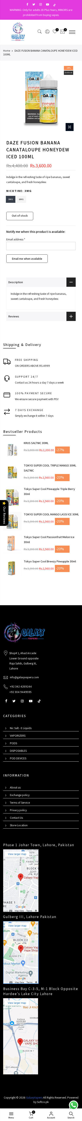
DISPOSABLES (18, 751)
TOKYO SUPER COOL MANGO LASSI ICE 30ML (51, 514)
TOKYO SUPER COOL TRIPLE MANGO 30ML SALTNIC (50, 468)
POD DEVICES (18, 758)
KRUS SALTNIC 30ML (36, 443)
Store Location (19, 825)
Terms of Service (20, 802)
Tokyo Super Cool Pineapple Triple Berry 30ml (49, 491)
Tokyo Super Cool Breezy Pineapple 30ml (50, 561)
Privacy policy (18, 810)
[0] (62, 32)
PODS (13, 743)
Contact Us (16, 818)
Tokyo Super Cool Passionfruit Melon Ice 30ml (49, 539)
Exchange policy (19, 795)
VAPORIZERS (17, 735)
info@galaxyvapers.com (24, 677)
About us (15, 787)
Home (6, 50)
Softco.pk (43, 1102)
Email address (15, 239)
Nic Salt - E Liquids (21, 728)
